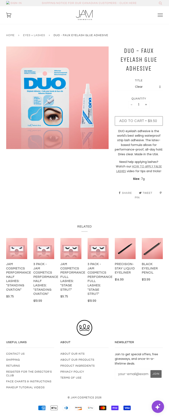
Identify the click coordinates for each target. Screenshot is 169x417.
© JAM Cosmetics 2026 (85, 397)
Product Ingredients (77, 365)
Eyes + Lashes (34, 35)
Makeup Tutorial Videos (25, 387)
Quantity (138, 98)
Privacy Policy (72, 371)
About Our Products (77, 359)
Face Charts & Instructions (29, 381)
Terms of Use (71, 377)
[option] (57, 97)
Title (139, 80)
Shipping (13, 359)
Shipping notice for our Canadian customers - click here (89, 3)
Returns (13, 365)
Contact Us (15, 353)
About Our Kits (72, 353)
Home (10, 35)
